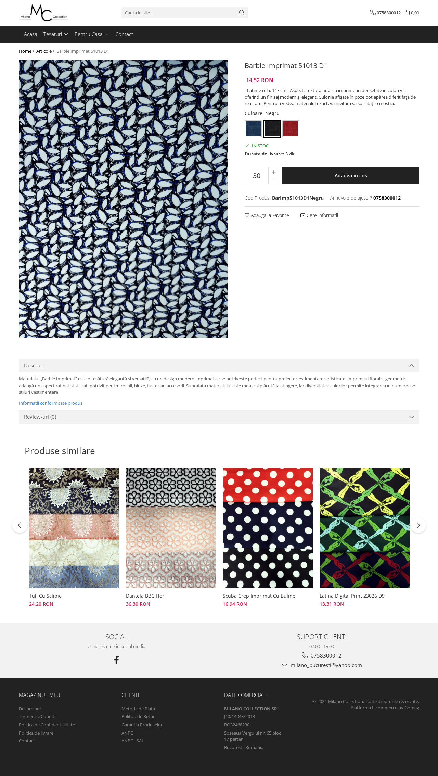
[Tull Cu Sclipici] (74, 528)
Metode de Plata (138, 708)
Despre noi (30, 708)
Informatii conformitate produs (50, 403)
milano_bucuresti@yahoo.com (325, 665)
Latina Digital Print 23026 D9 (352, 595)
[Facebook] (116, 660)
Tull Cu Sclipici (46, 595)
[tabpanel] (123, 199)
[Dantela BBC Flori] (171, 528)
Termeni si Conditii (37, 716)
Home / (27, 51)
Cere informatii (321, 215)
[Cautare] (242, 12)
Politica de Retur (138, 716)
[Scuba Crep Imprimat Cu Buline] (268, 528)
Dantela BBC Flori (146, 595)
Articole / (45, 51)
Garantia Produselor (142, 725)
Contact (27, 741)
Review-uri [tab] (40, 416)
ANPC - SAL (132, 741)
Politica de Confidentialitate (47, 725)
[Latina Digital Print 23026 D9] (365, 528)
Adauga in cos (351, 175)
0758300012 (325, 655)
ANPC (127, 733)
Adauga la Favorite (269, 215)
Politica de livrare (36, 733)
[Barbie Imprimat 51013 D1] (123, 199)
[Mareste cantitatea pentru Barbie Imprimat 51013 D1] (273, 171)
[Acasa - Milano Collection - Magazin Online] (53, 12)
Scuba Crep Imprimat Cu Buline (259, 595)
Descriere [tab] (35, 365)
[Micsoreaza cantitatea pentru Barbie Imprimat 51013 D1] (273, 179)
